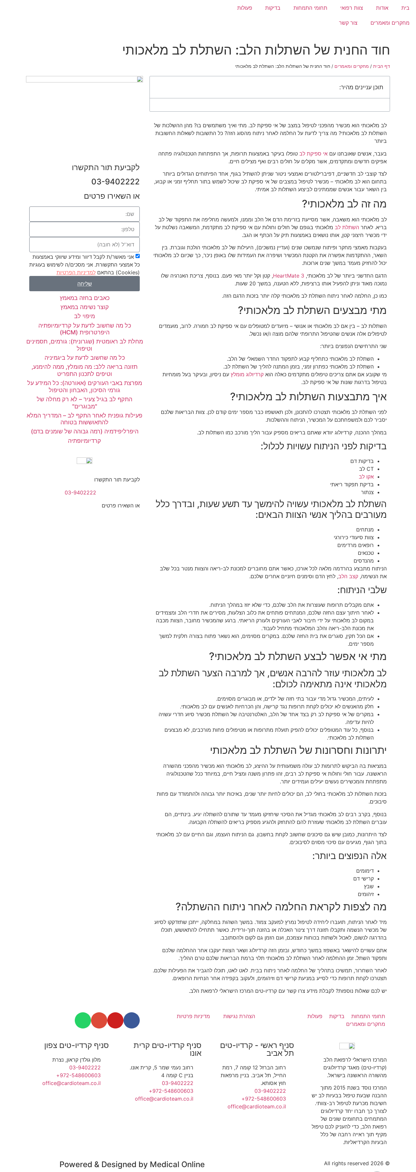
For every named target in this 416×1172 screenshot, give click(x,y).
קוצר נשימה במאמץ (84, 307)
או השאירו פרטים (121, 505)
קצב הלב (348, 576)
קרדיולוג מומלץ (247, 374)
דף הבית (381, 66)
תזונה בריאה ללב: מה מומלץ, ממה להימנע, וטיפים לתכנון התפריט (84, 370)
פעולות (244, 8)
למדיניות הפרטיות (76, 272)
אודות (382, 8)
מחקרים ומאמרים (390, 22)
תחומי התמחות (310, 8)
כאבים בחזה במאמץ (85, 297)
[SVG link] (104, 19)
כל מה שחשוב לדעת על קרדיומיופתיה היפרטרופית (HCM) (84, 329)
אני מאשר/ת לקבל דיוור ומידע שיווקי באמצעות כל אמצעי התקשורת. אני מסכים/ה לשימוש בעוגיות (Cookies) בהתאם (84, 265)
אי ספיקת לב (313, 153)
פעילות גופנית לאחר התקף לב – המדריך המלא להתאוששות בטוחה (84, 419)
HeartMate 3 (288, 275)
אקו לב (366, 476)
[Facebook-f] (132, 1020)
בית (405, 8)
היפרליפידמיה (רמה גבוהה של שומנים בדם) (84, 431)
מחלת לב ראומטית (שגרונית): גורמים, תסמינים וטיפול (84, 345)
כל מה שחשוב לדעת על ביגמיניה (85, 357)
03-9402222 (115, 181)
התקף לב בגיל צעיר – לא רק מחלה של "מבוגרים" (84, 403)
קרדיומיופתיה (84, 440)
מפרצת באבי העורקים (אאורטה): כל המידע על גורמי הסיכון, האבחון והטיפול (84, 386)
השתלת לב (347, 227)
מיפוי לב (84, 316)
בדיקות (272, 8)
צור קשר (348, 22)
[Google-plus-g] (99, 1020)
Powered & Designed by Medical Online (132, 1164)
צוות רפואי (351, 8)
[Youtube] (115, 1020)
